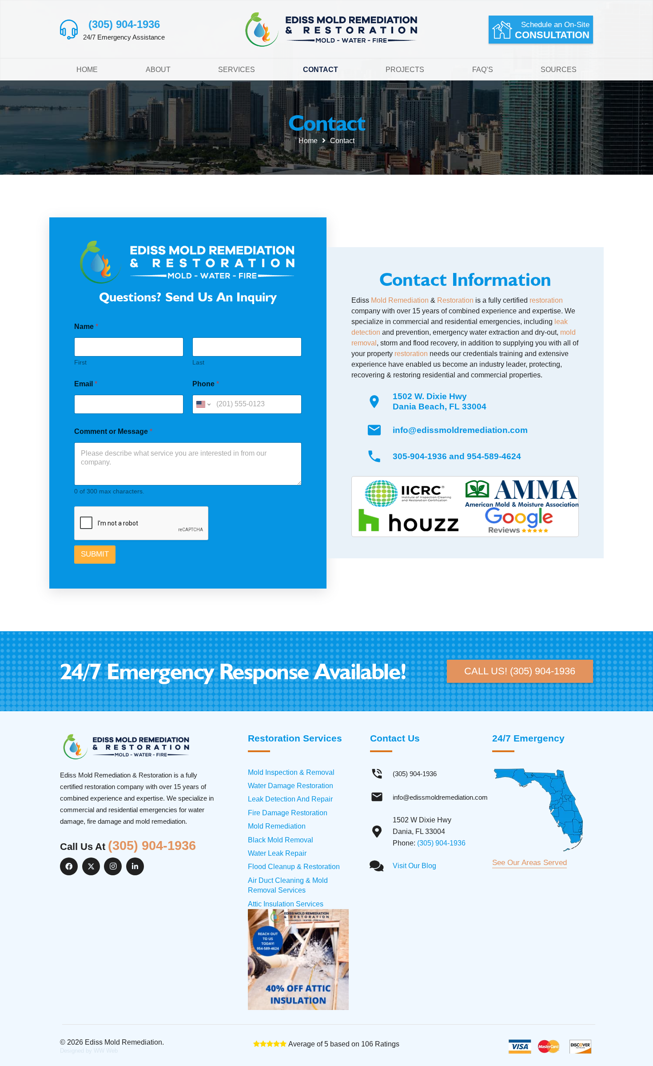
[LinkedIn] (135, 866)
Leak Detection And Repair (290, 799)
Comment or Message (113, 431)
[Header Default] (332, 29)
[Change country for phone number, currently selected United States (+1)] (202, 404)
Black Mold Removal (280, 840)
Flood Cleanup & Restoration (294, 866)
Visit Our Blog (414, 866)
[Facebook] (69, 866)
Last (198, 362)
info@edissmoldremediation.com (460, 430)
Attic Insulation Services (285, 904)
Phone (205, 384)
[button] (261, 70)
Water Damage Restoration (290, 785)
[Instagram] (113, 866)
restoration (546, 300)
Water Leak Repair (277, 853)
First (80, 362)
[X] (91, 866)
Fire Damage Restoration (287, 813)
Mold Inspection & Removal (291, 772)
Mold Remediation (400, 300)
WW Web (106, 1050)
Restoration (455, 300)
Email (85, 384)
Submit (95, 554)
